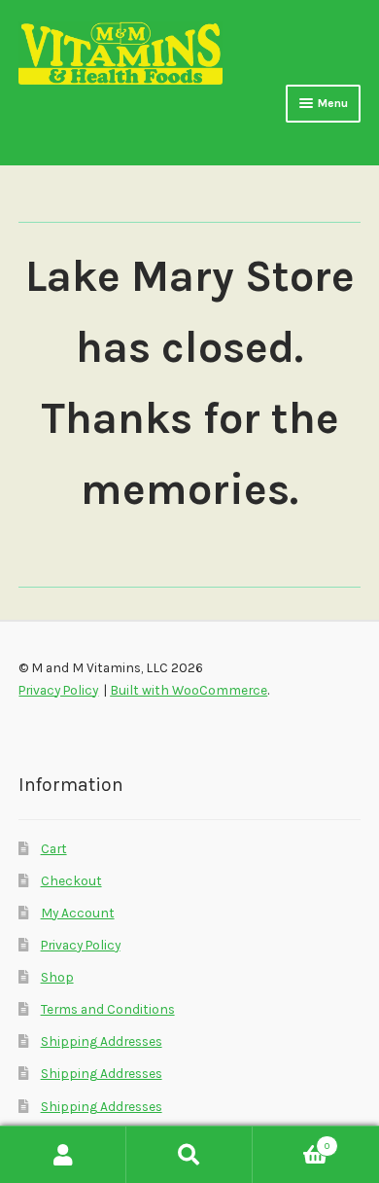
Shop (57, 977)
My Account (78, 912)
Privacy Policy (81, 944)
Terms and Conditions (108, 1009)
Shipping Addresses (101, 1041)
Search (189, 1155)
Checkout (71, 880)
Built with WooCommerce (188, 690)
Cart (54, 848)
